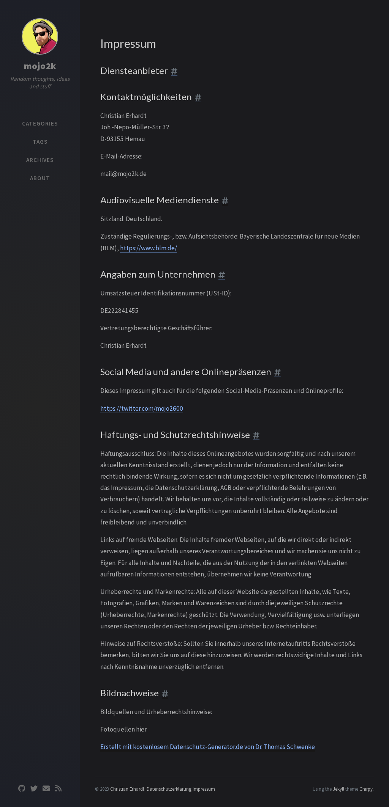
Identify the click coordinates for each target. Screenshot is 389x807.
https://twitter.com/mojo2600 (141, 408)
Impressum (204, 789)
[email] (46, 788)
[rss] (58, 788)
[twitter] (34, 788)
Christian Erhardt (127, 789)
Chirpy (366, 789)
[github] (22, 788)
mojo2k (40, 66)
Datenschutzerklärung (169, 789)
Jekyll (338, 789)
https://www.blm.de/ (148, 248)
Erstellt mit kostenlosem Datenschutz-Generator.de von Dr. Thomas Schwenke (207, 747)
